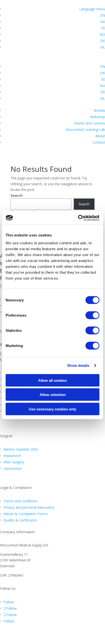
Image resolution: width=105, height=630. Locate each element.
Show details (78, 365)
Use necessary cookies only (52, 409)
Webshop (97, 116)
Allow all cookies (52, 380)
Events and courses (89, 123)
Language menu (92, 9)
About (100, 136)
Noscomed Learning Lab (85, 129)
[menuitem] (102, 15)
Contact (99, 142)
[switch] (92, 315)
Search (16, 195)
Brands (99, 110)
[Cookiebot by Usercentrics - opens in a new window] (78, 218)
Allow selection (53, 395)
